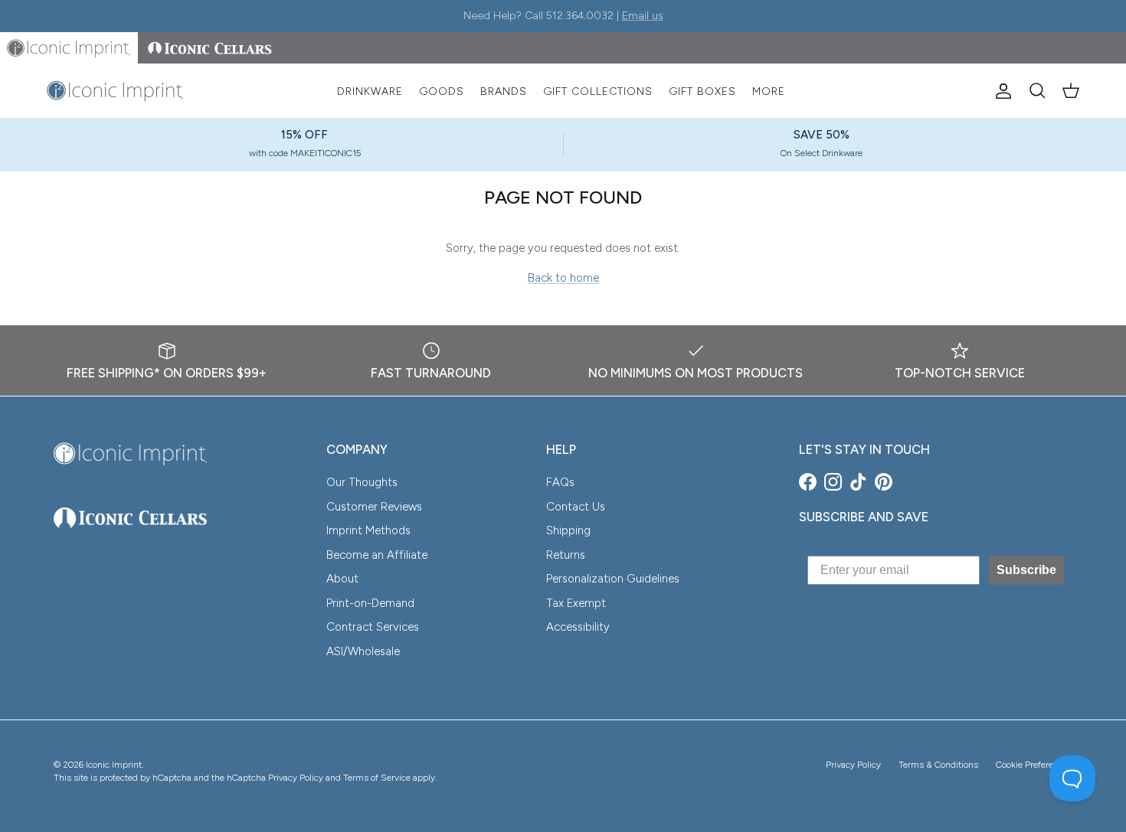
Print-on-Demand (370, 603)
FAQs (560, 482)
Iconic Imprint (114, 764)
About (342, 579)
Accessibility (578, 627)
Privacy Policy (853, 764)
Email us (642, 15)
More (768, 91)
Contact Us (575, 507)
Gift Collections (598, 91)
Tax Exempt (576, 603)
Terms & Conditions (938, 764)
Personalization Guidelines (612, 579)
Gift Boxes (702, 91)
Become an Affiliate (376, 555)
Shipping (568, 530)
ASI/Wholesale (363, 651)
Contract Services (372, 627)
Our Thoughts (362, 482)
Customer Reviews (374, 507)
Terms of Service (377, 777)
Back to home (563, 278)
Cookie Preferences (1034, 764)
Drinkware (370, 91)
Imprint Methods (368, 530)
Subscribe (1026, 569)
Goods (441, 91)
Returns (565, 555)
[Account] (1000, 91)
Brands (503, 91)
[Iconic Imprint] (115, 91)
